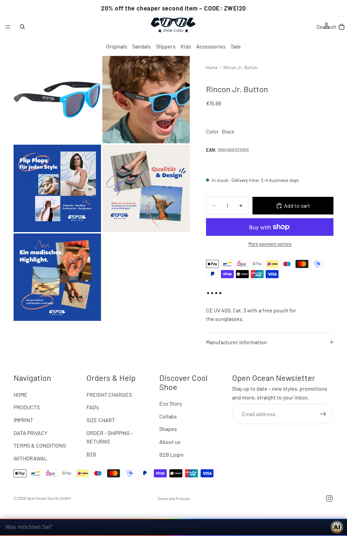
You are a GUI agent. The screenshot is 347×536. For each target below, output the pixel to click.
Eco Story (170, 403)
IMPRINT (23, 420)
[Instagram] (329, 498)
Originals (116, 46)
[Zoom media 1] (57, 99)
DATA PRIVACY (30, 432)
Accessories (211, 46)
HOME (20, 394)
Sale (236, 46)
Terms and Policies (173, 498)
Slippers (166, 46)
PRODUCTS (27, 407)
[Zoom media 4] (146, 188)
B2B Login (171, 454)
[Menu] (8, 27)
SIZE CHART (100, 420)
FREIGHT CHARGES (109, 394)
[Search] (22, 26)
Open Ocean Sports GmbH (49, 498)
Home (212, 67)
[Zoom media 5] (57, 277)
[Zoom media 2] (146, 99)
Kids (186, 46)
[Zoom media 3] (57, 188)
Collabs (168, 416)
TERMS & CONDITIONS (40, 445)
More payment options (269, 244)
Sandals (141, 46)
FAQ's (92, 407)
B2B (91, 454)
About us (170, 441)
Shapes (168, 429)
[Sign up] (323, 414)
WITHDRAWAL (30, 458)
